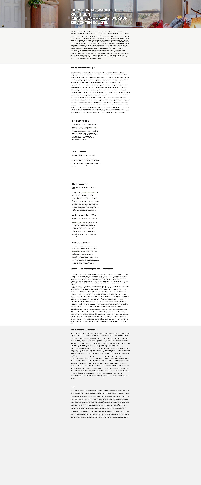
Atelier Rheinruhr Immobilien (78, 222)
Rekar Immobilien (75, 159)
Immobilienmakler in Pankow (91, 127)
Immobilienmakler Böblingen (89, 192)
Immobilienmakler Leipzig (78, 251)
